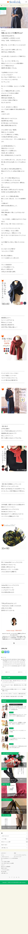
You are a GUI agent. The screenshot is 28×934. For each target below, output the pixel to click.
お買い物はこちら (4, 847)
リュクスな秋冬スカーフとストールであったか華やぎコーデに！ (17, 739)
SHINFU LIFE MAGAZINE (13, 882)
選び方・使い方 (6, 784)
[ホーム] (14, 833)
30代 (6, 659)
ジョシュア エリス (20, 663)
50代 (10, 659)
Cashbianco (23, 659)
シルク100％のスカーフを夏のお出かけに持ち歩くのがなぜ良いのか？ (18, 747)
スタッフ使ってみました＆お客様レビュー (7, 864)
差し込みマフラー (19, 665)
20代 (3, 659)
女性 (15, 665)
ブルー (6, 665)
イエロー (18, 660)
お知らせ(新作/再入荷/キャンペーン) (16, 704)
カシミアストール (11, 661)
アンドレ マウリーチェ (12, 660)
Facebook (16, 858)
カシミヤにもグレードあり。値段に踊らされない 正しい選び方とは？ (14, 686)
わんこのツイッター (17, 856)
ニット (13, 664)
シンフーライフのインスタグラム (20, 855)
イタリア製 (22, 660)
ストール (3, 8)
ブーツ (4, 768)
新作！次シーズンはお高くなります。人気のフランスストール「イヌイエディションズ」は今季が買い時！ (17, 708)
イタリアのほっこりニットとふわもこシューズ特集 (17, 731)
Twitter (9, 877)
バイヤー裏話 (3, 838)
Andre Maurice (14, 659)
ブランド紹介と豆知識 (5, 861)
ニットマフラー (17, 664)
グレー (11, 663)
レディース (10, 665)
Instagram (14, 877)
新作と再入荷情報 (6, 815)
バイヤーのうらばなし (5, 869)
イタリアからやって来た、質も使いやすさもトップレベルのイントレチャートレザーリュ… (14, 681)
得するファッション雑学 (5, 841)
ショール (14, 663)
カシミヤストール (18, 661)
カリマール (8, 663)
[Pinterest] (16, 877)
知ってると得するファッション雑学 (7, 859)
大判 (13, 665)
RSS (19, 877)
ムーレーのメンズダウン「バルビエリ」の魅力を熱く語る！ (14, 693)
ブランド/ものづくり (7, 799)
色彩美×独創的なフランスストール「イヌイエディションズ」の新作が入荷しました (18, 715)
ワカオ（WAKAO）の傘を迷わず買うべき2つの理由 (12, 696)
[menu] (26, 2)
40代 (8, 659)
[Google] (14, 643)
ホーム (2, 855)
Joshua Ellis (5, 660)
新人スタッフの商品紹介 (5, 866)
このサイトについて (5, 835)
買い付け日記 (3, 871)
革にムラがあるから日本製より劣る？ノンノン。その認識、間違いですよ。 (14, 690)
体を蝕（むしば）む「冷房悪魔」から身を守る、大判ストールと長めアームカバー (17, 723)
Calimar (18, 659)
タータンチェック (8, 664)
